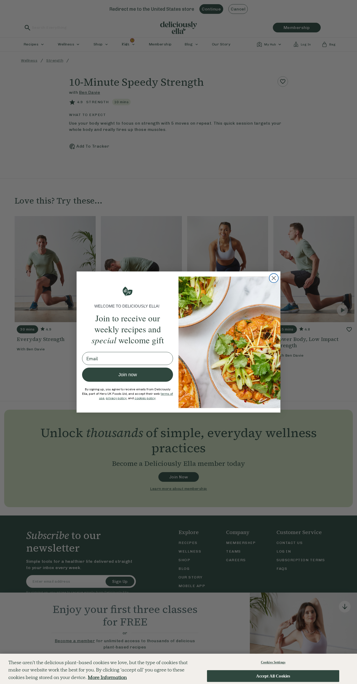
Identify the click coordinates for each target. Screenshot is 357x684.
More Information (107, 677)
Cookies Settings (273, 662)
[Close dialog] (273, 278)
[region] (178, 669)
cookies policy (145, 398)
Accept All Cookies (273, 676)
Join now (127, 374)
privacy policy (116, 398)
